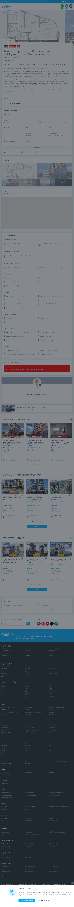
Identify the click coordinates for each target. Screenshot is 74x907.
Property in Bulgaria (23, 884)
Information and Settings (44, 900)
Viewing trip (43, 884)
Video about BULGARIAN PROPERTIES (59, 884)
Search (2, 884)
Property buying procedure (34, 884)
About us (48, 884)
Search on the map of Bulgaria (12, 884)
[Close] (72, 883)
